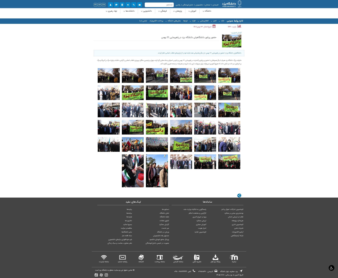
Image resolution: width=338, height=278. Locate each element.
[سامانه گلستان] (116, 4)
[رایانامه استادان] (139, 4)
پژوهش (178, 11)
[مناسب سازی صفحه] (331, 267)
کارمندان (216, 5)
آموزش (193, 11)
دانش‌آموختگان (187, 5)
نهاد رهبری (112, 11)
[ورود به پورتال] (127, 4)
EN (104, 4)
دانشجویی (147, 11)
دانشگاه (207, 11)
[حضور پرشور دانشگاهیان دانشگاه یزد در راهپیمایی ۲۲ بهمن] (231, 41)
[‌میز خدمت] (110, 4)
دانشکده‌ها (130, 11)
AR (99, 4)
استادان (207, 5)
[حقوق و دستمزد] (122, 4)
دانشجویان (199, 5)
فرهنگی (163, 11)
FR (95, 4)
